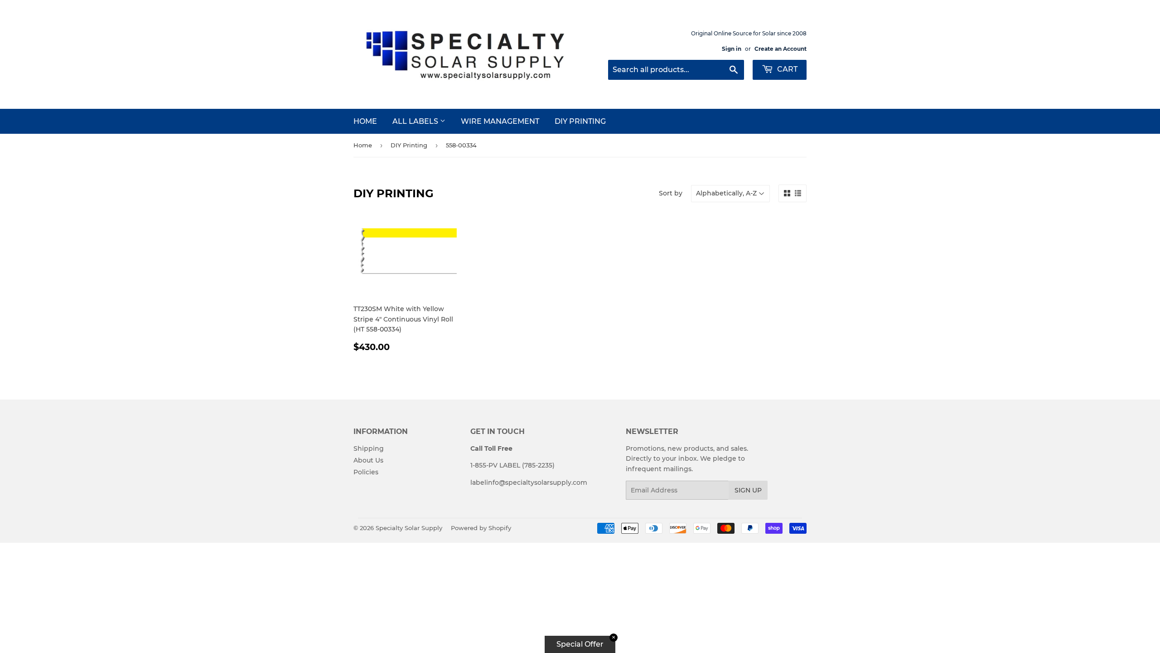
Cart (786, 69)
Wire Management (500, 121)
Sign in (731, 48)
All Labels (416, 121)
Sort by (670, 193)
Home (365, 121)
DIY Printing (580, 121)
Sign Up (748, 490)
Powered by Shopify (481, 527)
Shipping (368, 448)
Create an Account (780, 48)
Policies (365, 472)
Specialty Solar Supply (409, 527)
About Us (368, 460)
